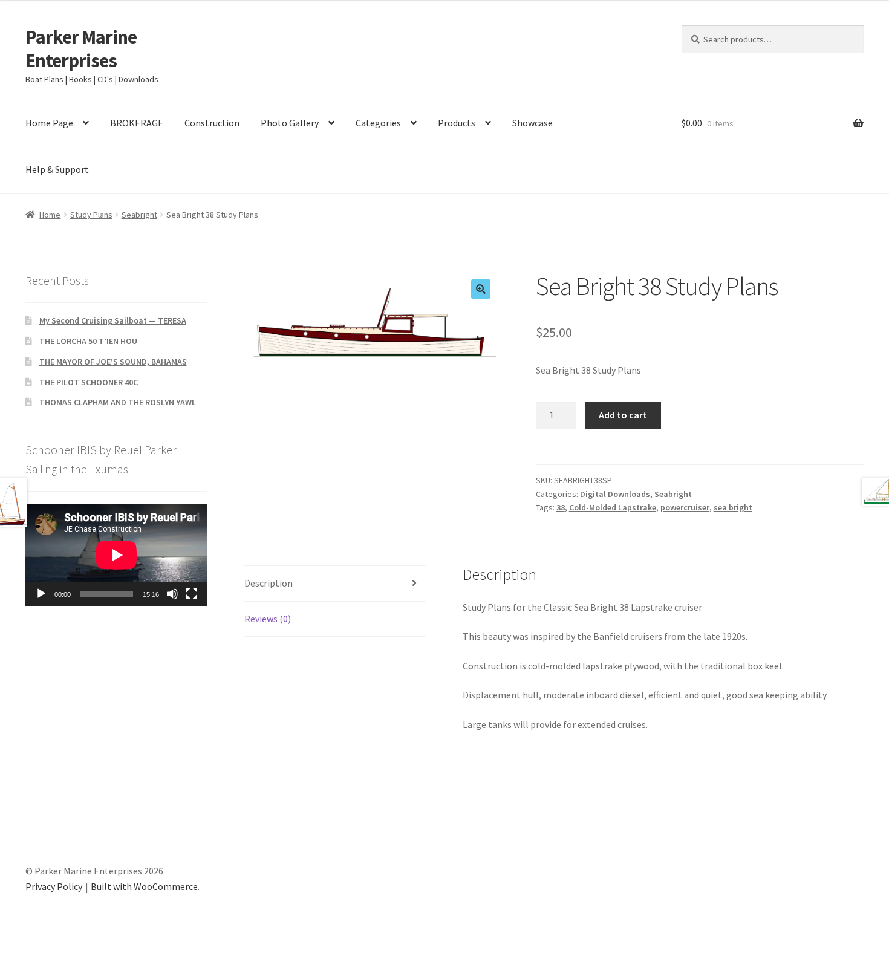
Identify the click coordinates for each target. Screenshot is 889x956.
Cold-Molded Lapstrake (612, 507)
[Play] (41, 594)
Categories (378, 123)
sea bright (733, 507)
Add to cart (623, 415)
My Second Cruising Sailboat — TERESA (112, 320)
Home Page (49, 123)
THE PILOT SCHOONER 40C (88, 382)
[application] (116, 555)
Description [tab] (268, 583)
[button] (480, 289)
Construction (211, 123)
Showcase (532, 123)
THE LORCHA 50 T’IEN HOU (88, 341)
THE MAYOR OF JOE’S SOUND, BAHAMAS (113, 361)
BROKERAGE (136, 123)
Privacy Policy (53, 886)
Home (49, 214)
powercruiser (684, 507)
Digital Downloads (615, 494)
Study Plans (91, 214)
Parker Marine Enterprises (81, 49)
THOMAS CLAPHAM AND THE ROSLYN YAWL (117, 402)
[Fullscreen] (192, 594)
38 (560, 507)
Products (456, 123)
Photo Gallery (290, 123)
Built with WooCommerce (144, 886)
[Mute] (172, 594)
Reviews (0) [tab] (267, 619)
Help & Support (57, 169)
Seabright (139, 214)
